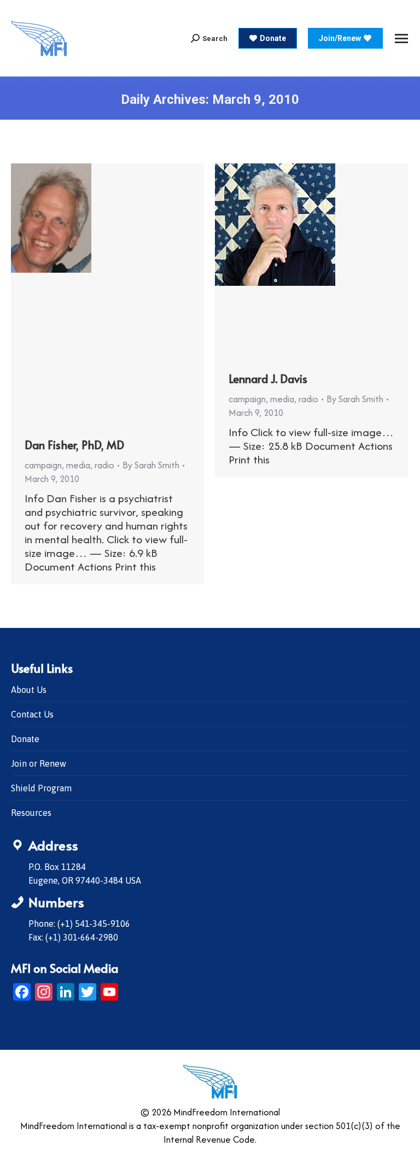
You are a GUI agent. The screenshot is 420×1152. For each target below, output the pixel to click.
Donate (25, 739)
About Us (28, 690)
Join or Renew (38, 763)
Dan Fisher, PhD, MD (74, 444)
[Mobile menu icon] (401, 38)
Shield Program (41, 788)
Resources (31, 813)
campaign (43, 465)
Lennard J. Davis (268, 378)
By (150, 465)
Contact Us (32, 714)
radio (104, 465)
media (78, 465)
